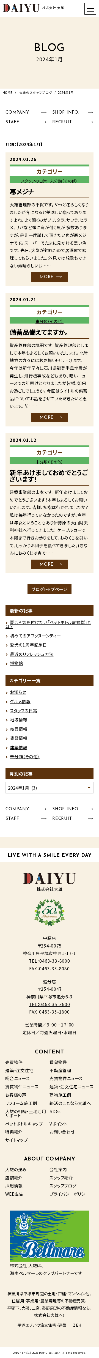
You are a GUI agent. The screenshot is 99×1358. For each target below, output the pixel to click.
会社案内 (58, 1169)
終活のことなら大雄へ (70, 1103)
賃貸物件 (58, 1062)
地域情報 (18, 719)
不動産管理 (60, 1070)
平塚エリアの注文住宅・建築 (42, 1325)
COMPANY (17, 112)
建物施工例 (60, 1095)
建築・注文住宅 (19, 1070)
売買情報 (18, 729)
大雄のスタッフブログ (35, 92)
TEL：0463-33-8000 (49, 961)
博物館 (16, 663)
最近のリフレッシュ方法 (31, 654)
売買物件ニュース (66, 1078)
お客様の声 (15, 1095)
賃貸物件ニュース (21, 1086)
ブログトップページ (49, 589)
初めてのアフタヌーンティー (35, 636)
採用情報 (14, 1185)
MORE (47, 277)
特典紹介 (14, 1132)
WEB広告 (14, 1194)
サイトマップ (16, 1140)
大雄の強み (16, 1169)
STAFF (12, 122)
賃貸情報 (18, 738)
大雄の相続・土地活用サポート (25, 1113)
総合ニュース (17, 1078)
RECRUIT (62, 122)
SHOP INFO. (65, 112)
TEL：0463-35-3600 (49, 1004)
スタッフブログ (63, 1185)
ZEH (77, 1325)
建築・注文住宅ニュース (71, 1086)
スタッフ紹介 (61, 1177)
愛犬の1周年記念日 (28, 645)
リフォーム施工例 (21, 1103)
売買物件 (14, 1062)
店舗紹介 (14, 1177)
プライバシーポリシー (70, 1194)
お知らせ (18, 692)
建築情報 (18, 747)
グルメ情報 (20, 701)
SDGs (55, 1111)
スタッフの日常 (34, 181)
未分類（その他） (64, 181)
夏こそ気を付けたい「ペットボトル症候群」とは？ (48, 624)
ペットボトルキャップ (24, 1124)
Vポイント (58, 1124)
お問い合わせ (62, 1132)
